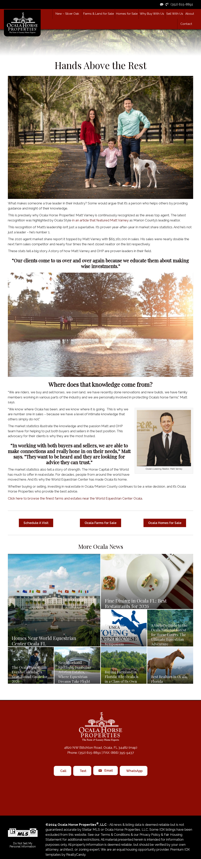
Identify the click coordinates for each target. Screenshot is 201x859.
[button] (98, 14)
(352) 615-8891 (180, 4)
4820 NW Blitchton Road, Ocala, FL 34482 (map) (100, 747)
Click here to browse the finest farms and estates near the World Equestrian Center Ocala (75, 498)
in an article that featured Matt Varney (100, 220)
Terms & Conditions (115, 835)
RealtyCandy (75, 854)
